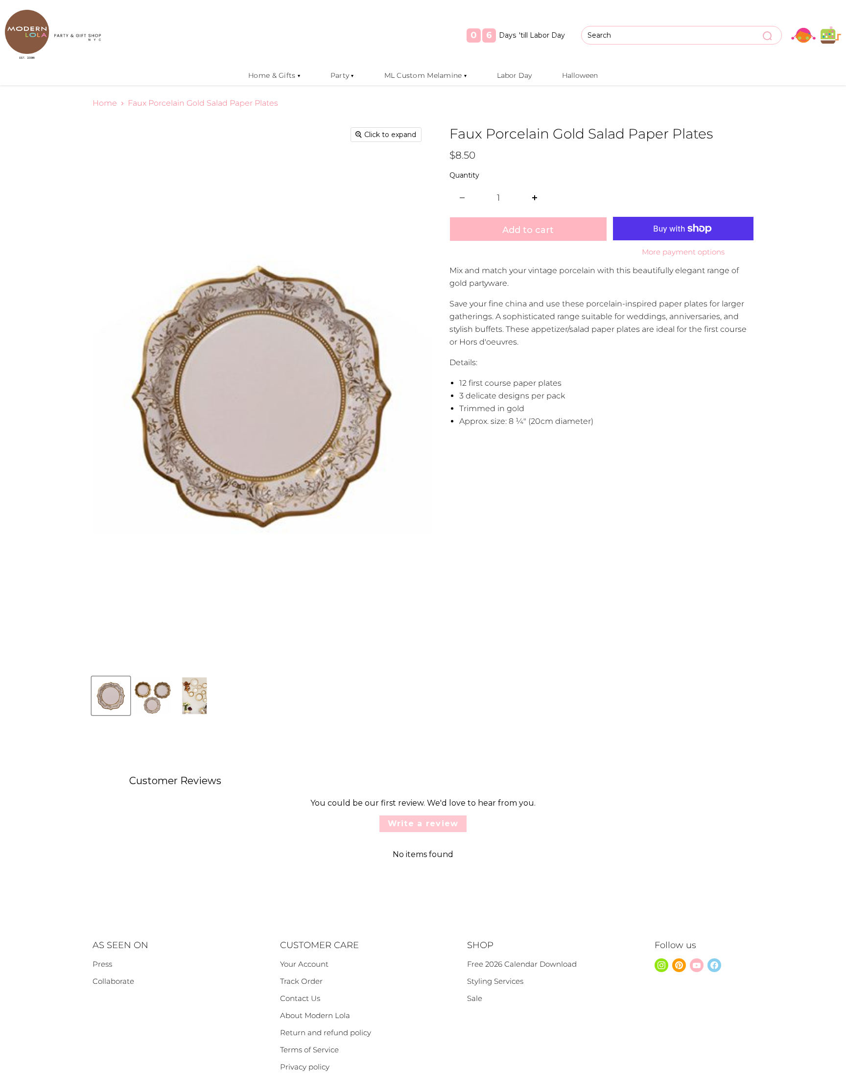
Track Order (301, 981)
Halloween (580, 75)
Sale (474, 998)
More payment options (683, 252)
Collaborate (113, 981)
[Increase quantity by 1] (534, 198)
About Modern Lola (315, 1015)
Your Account (304, 964)
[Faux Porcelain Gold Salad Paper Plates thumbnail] (111, 695)
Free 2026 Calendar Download (522, 964)
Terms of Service (309, 1049)
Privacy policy (304, 1066)
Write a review (423, 823)
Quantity (464, 175)
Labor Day (514, 75)
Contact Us (300, 998)
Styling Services (495, 981)
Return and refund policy (325, 1032)
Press (102, 964)
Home (105, 103)
